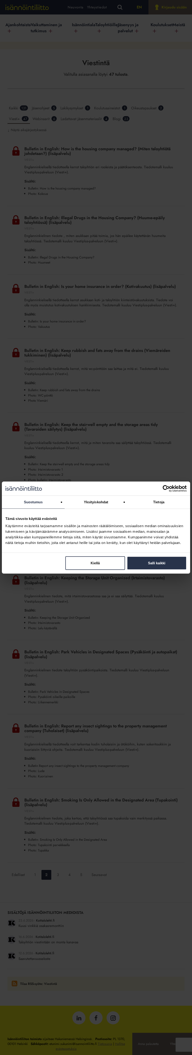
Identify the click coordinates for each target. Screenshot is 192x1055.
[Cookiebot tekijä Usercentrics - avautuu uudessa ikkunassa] (166, 488)
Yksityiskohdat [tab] (96, 502)
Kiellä (95, 563)
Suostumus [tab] (33, 502)
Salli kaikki (156, 563)
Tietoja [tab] (158, 502)
